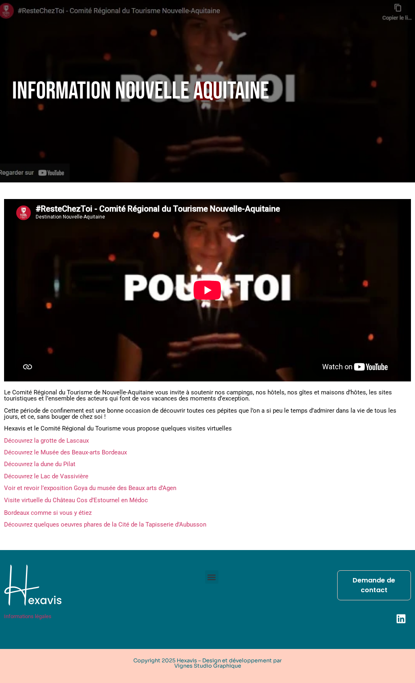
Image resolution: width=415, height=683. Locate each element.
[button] (211, 577)
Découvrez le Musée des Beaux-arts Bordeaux (65, 452)
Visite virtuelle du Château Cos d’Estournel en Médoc (76, 500)
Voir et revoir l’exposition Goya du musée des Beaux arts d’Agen (90, 488)
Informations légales (27, 616)
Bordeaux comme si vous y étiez (48, 512)
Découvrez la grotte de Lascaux (46, 440)
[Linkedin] (401, 618)
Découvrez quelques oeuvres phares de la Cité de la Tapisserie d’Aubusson (105, 524)
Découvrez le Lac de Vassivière (46, 476)
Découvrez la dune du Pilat (39, 464)
